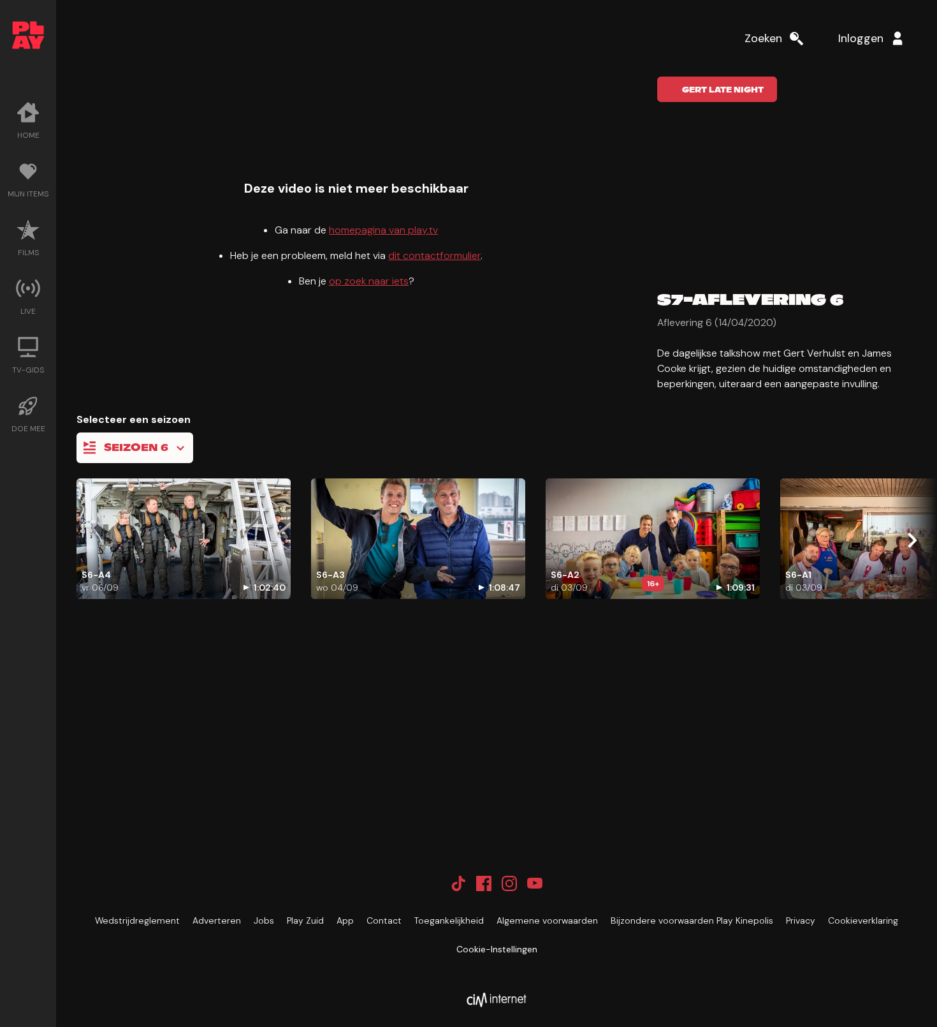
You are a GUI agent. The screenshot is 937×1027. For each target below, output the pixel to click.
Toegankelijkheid (449, 920)
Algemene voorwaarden (547, 920)
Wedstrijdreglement (137, 920)
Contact (384, 920)
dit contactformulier (434, 255)
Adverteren (216, 920)
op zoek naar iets (369, 281)
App (345, 920)
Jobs (264, 920)
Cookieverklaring (863, 920)
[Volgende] (911, 540)
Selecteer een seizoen (133, 419)
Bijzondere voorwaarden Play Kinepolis (692, 920)
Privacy (800, 920)
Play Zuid (305, 920)
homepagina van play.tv (383, 230)
